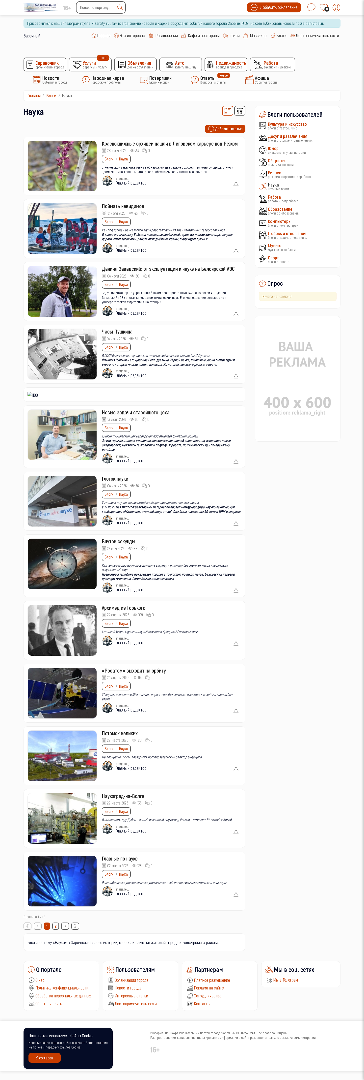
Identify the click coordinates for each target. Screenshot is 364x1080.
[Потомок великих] (62, 755)
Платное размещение (212, 980)
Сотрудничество (207, 995)
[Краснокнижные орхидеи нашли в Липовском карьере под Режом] (62, 166)
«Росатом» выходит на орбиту (134, 670)
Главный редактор (131, 182)
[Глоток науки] (62, 501)
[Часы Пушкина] (62, 354)
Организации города (131, 980)
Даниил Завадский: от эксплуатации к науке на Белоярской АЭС (168, 268)
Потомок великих (120, 733)
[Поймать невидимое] (62, 228)
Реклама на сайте (209, 987)
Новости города (128, 987)
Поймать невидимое (123, 206)
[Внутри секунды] (62, 563)
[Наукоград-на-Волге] (62, 818)
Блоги (109, 158)
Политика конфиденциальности (61, 987)
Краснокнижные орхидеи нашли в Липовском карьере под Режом (170, 143)
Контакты (202, 1003)
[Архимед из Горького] (62, 630)
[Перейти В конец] (75, 926)
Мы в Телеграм (285, 980)
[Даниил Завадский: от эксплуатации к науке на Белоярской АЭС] (62, 291)
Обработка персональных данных (63, 995)
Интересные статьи (131, 995)
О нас (40, 980)
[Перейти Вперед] (65, 926)
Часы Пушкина (117, 331)
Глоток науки (115, 478)
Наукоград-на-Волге (123, 796)
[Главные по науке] (62, 881)
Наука (123, 158)
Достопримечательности (136, 1003)
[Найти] (121, 7)
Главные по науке (120, 858)
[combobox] (101, 7)
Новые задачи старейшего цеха (135, 412)
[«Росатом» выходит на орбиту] (62, 693)
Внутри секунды (118, 541)
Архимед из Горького (123, 607)
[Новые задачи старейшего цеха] (62, 435)
